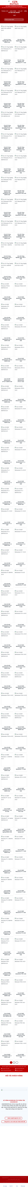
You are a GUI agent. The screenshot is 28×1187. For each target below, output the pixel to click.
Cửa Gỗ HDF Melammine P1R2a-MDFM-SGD (7, 728)
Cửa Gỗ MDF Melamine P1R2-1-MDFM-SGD (7, 1056)
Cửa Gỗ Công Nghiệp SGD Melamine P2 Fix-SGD (20, 236)
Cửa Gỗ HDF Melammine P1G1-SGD (21, 626)
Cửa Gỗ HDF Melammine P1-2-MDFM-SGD (7, 442)
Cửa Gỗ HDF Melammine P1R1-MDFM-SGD (7, 667)
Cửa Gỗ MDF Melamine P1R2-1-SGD (21, 1056)
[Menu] (2, 2)
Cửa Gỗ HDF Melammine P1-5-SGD (7, 524)
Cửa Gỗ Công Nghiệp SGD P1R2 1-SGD (21, 257)
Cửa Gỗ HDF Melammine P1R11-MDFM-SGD (7, 687)
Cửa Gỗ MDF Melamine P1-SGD (20, 891)
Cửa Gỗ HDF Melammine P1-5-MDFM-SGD (7, 503)
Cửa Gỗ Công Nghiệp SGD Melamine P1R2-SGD (21, 192)
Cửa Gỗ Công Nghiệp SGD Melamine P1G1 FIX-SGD (21, 127)
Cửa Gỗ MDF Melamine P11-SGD (21, 912)
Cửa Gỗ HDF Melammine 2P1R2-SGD (21, 401)
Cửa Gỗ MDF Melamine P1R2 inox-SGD (21, 1015)
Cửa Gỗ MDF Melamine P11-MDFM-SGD (7, 912)
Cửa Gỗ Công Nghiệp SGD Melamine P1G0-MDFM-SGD (7, 105)
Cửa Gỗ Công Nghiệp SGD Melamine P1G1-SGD (21, 149)
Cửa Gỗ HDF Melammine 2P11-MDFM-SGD (7, 339)
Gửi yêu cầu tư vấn (5, 1068)
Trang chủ (4, 11)
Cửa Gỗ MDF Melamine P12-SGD (21, 932)
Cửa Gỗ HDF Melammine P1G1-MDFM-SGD (7, 626)
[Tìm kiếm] (26, 2)
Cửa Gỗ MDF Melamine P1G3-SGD (21, 953)
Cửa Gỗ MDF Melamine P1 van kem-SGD (20, 810)
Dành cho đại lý (19, 1070)
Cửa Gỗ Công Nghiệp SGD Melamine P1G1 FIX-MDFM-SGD (7, 127)
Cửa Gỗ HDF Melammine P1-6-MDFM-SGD (7, 544)
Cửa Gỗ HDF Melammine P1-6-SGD (20, 544)
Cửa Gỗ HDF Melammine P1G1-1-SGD (21, 605)
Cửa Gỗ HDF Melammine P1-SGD (21, 584)
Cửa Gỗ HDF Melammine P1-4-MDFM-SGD (7, 483)
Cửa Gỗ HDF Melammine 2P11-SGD (21, 339)
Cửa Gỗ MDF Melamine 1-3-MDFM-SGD (7, 769)
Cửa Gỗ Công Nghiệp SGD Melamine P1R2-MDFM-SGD (7, 192)
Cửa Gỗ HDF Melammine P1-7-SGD (20, 564)
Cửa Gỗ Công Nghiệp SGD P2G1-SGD (21, 278)
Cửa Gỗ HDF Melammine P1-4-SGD (20, 483)
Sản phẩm (13, 11)
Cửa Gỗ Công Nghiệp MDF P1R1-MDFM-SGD (7, 41)
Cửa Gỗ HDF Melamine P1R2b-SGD (20, 298)
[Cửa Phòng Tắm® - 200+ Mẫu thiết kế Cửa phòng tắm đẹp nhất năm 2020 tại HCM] (14, 2)
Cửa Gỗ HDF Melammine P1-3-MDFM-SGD (7, 462)
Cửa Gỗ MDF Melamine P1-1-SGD (21, 850)
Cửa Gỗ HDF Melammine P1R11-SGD (7, 708)
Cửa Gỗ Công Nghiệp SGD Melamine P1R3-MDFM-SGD (7, 214)
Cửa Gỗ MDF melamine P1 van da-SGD (7, 810)
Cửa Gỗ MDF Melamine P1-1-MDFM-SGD (7, 851)
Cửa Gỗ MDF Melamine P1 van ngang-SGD (20, 831)
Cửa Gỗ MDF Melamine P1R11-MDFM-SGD (7, 994)
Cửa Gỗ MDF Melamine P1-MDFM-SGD (7, 892)
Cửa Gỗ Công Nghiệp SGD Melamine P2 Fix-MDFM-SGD (7, 236)
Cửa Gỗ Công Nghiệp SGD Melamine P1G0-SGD (21, 105)
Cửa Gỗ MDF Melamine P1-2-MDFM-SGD (7, 872)
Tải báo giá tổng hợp (20, 1068)
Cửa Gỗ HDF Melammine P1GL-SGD (21, 646)
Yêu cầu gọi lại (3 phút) (6, 1070)
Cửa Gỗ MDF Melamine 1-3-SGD (21, 768)
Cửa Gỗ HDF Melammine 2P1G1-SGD (21, 360)
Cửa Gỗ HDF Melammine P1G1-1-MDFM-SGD (7, 605)
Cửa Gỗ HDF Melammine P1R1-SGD (21, 667)
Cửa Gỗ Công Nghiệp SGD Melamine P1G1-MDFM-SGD (7, 149)
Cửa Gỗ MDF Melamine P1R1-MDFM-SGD (7, 974)
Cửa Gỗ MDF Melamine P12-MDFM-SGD (7, 933)
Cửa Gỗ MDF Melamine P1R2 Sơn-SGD (21, 1035)
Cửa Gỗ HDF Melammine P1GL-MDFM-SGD (7, 646)
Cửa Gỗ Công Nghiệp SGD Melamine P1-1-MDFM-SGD (7, 62)
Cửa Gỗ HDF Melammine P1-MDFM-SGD (7, 585)
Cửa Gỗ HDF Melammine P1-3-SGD (20, 462)
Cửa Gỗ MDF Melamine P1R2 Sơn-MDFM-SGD (7, 1035)
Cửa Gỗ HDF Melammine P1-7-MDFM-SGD (7, 564)
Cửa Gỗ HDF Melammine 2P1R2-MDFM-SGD (7, 401)
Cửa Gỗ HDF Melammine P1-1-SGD (20, 421)
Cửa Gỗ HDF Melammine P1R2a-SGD (7, 749)
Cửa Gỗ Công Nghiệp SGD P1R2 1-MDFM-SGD (7, 257)
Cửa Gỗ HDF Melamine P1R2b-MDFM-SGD (7, 298)
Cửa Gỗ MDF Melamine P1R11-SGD (20, 994)
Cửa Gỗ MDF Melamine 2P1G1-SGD (20, 790)
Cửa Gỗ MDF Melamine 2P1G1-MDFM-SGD (7, 790)
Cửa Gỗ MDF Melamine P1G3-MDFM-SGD (7, 953)
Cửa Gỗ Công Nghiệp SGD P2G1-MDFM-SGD (7, 278)
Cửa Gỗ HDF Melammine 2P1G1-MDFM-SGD (7, 360)
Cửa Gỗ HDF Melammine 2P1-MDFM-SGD (7, 319)
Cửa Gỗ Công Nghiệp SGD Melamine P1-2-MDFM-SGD (7, 83)
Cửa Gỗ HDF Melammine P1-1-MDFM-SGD (7, 421)
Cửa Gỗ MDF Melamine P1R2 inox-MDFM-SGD (7, 1015)
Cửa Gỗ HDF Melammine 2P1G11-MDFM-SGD (7, 380)
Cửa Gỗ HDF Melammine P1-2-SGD (20, 442)
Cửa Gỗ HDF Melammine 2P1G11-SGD (21, 380)
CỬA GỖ (20, 11)
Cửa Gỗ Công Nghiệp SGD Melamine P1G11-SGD (20, 171)
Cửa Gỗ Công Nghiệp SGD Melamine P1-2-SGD (21, 83)
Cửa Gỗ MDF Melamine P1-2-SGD (21, 871)
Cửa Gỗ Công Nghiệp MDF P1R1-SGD (21, 41)
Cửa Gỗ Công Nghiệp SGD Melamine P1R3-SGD (21, 214)
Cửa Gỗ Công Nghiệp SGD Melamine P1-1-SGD (21, 61)
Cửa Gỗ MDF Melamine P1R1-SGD (21, 973)
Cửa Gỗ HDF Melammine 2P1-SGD (20, 319)
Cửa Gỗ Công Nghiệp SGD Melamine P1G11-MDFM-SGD (7, 171)
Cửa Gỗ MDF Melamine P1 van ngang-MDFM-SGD (7, 831)
